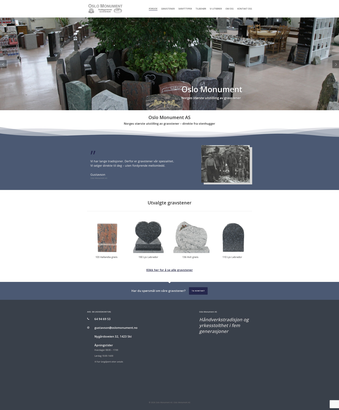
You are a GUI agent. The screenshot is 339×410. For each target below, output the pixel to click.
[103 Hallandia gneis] (106, 233)
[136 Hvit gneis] (190, 233)
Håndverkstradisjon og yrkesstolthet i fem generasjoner (224, 325)
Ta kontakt (198, 291)
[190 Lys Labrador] (148, 233)
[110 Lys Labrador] (232, 233)
